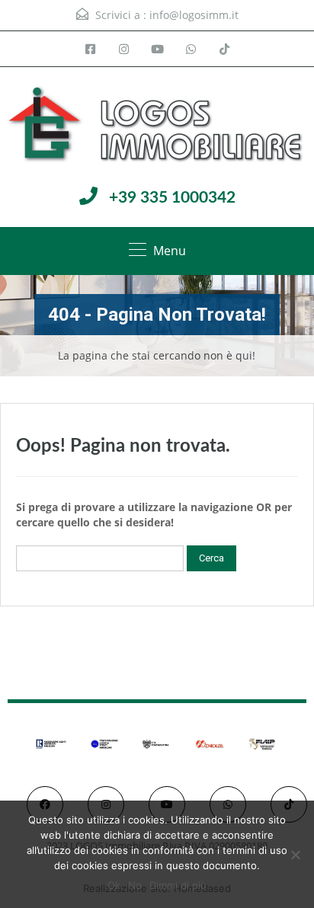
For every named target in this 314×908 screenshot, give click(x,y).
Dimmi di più (178, 885)
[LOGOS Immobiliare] (157, 125)
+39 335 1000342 (172, 198)
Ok (113, 885)
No (135, 885)
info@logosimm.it (194, 15)
